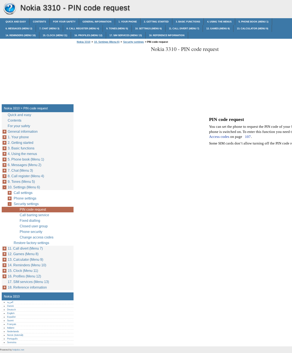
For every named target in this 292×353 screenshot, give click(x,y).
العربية (10, 302)
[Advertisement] (111, 75)
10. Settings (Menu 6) (148, 28)
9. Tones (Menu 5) (117, 28)
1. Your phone (127, 21)
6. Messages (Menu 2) (19, 28)
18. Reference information (166, 35)
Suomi (10, 320)
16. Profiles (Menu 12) (88, 35)
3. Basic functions (188, 21)
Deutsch (11, 309)
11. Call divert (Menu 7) (184, 28)
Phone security (31, 232)
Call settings (23, 193)
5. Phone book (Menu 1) (253, 21)
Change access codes (36, 237)
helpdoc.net (18, 350)
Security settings (133, 41)
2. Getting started (156, 21)
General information (97, 21)
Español (11, 317)
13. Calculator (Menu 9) (252, 28)
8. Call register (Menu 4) (82, 28)
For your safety (64, 21)
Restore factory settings (31, 243)
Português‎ (12, 338)
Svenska (11, 342)
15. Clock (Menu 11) (55, 35)
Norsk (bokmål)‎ (15, 335)
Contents (39, 21)
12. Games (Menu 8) (218, 28)
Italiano (10, 327)
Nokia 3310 (9, 8)
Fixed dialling (30, 220)
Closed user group (34, 226)
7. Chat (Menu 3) (49, 28)
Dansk (10, 306)
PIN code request (33, 209)
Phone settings (25, 198)
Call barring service (34, 215)
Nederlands (13, 331)
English (11, 313)
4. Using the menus (219, 21)
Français (11, 324)
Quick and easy (16, 21)
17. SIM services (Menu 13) (125, 35)
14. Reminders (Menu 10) (21, 35)
